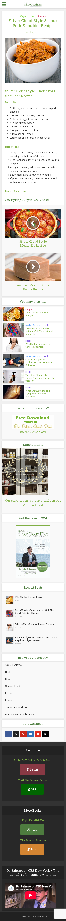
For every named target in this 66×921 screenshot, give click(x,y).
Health (45, 325)
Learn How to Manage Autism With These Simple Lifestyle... (39, 331)
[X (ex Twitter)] (16, 734)
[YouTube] (38, 734)
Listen (34, 769)
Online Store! (33, 505)
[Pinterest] (23, 734)
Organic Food (27, 16)
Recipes (41, 16)
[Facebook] (8, 734)
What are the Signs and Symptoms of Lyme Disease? (37, 393)
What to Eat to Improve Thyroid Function (37, 345)
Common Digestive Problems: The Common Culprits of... (38, 362)
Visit (34, 789)
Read (34, 829)
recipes (45, 200)
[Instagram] (45, 734)
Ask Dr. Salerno (32, 325)
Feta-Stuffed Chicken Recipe (36, 314)
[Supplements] (25, 471)
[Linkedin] (30, 734)
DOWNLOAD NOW (33, 432)
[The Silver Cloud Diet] (33, 4)
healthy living (14, 200)
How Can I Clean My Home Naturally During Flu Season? (39, 378)
